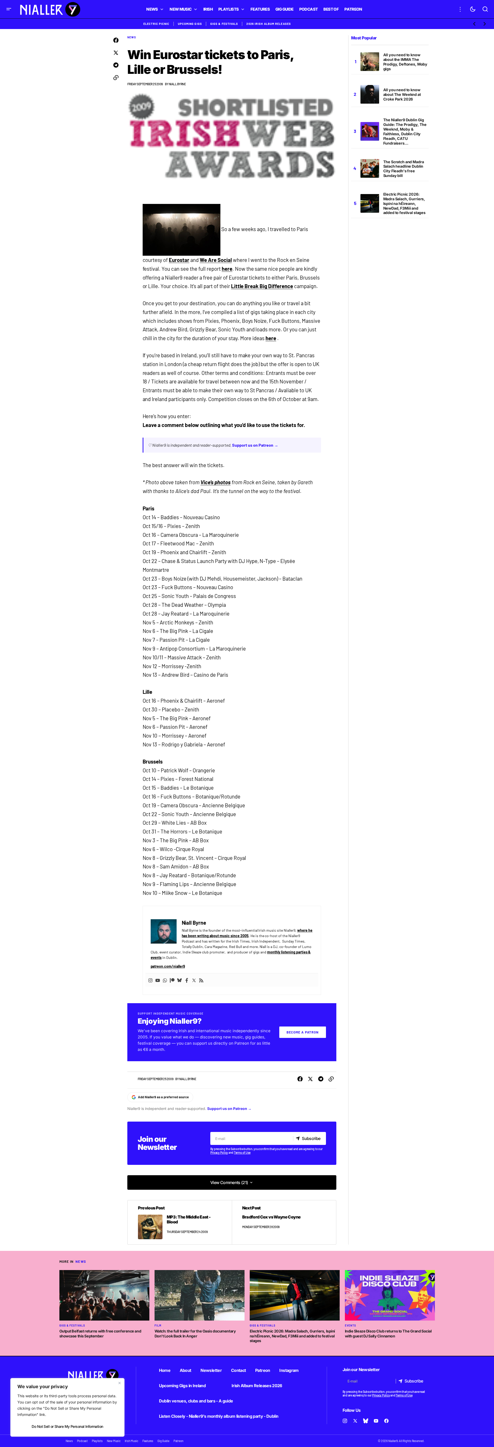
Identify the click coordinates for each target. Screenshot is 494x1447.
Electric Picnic (156, 23)
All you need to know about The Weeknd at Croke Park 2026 (402, 94)
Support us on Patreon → (255, 445)
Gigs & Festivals (224, 23)
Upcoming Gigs (190, 23)
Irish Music (131, 1441)
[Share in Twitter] (116, 53)
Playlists (97, 1441)
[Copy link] (116, 78)
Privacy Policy (219, 1152)
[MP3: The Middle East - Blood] (180, 1222)
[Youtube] (157, 980)
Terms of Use (242, 1152)
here (227, 269)
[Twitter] (194, 980)
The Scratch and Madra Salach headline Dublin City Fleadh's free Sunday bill (403, 169)
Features (147, 1441)
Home (164, 1370)
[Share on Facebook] (116, 40)
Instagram (288, 1370)
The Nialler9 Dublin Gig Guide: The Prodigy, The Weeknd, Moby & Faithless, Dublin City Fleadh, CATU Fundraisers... (405, 131)
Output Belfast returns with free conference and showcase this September (100, 1333)
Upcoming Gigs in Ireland (182, 1385)
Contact (238, 1370)
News (131, 37)
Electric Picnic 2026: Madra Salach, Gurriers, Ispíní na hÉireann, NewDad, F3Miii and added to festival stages (404, 203)
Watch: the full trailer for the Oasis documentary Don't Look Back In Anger (195, 1333)
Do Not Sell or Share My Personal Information (67, 1426)
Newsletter (211, 1370)
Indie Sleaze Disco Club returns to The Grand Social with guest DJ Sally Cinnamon (388, 1333)
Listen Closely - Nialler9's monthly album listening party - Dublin (219, 1416)
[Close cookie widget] (119, 1383)
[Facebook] (186, 980)
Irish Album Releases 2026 (257, 1385)
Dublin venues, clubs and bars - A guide (196, 1400)
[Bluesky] (179, 980)
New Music (114, 1441)
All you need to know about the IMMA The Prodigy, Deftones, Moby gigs (405, 62)
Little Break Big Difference (262, 286)
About (185, 1370)
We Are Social (216, 260)
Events (350, 1325)
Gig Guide (163, 1441)
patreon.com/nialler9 (168, 966)
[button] (9, 9)
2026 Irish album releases (268, 23)
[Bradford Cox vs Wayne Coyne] (284, 1222)
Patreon (262, 1370)
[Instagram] (150, 980)
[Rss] (201, 980)
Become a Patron (303, 1032)
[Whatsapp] (165, 980)
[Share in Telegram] (116, 65)
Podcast (82, 1441)
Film (158, 1325)
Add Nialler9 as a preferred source (163, 1097)
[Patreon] (172, 980)
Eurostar (179, 260)
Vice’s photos (215, 482)
